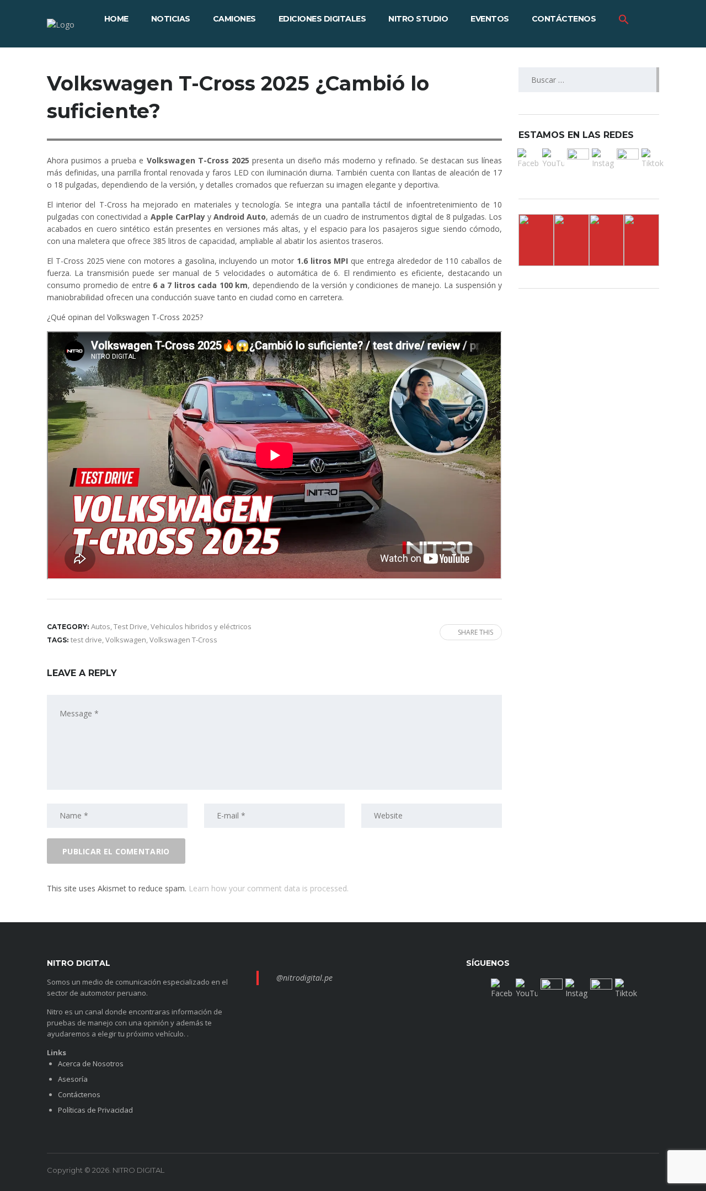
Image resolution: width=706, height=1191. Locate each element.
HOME (116, 19)
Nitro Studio (418, 19)
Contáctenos (564, 19)
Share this (475, 632)
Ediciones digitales (322, 19)
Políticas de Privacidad (95, 1110)
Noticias (170, 19)
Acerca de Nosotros (91, 1063)
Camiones (234, 19)
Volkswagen (125, 640)
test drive (86, 640)
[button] (623, 19)
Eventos (489, 19)
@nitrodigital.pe (304, 977)
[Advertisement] (39, 242)
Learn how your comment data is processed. (269, 888)
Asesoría (73, 1079)
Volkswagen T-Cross (183, 640)
